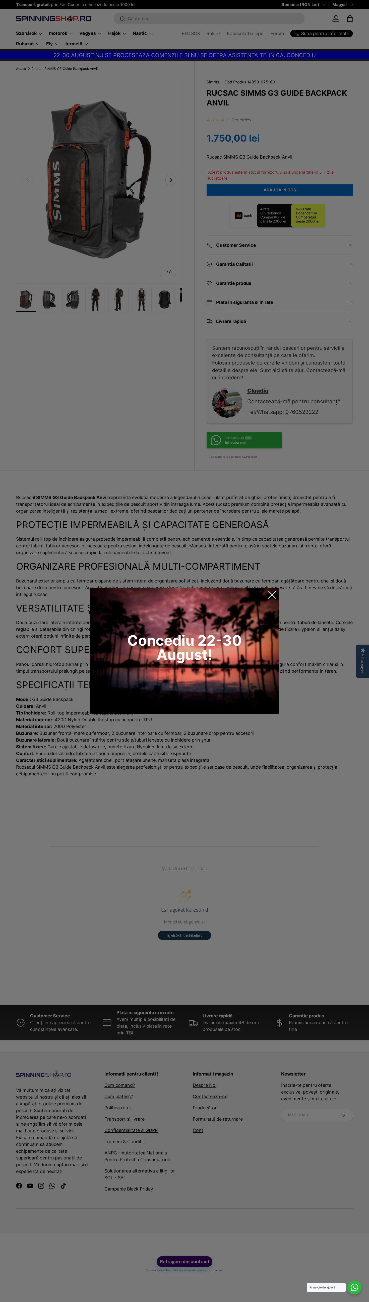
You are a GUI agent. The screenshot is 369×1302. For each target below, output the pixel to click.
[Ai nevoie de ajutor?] (354, 1287)
